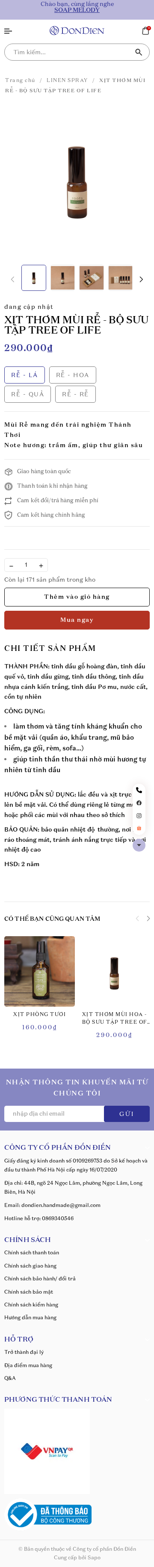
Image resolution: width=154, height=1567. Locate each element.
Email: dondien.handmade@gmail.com (52, 1205)
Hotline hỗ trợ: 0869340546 (39, 1218)
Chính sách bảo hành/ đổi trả (40, 1278)
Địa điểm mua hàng (28, 1365)
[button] (141, 279)
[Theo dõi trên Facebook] (139, 802)
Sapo (94, 1557)
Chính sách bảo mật (28, 1292)
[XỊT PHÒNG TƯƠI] (39, 971)
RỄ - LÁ (24, 375)
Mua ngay (77, 620)
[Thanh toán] (47, 1450)
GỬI (126, 1114)
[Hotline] (139, 790)
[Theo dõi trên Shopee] (139, 828)
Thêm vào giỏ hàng (77, 597)
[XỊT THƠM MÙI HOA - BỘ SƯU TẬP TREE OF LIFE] (114, 971)
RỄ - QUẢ (27, 394)
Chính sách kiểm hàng (31, 1304)
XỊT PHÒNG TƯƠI (39, 1014)
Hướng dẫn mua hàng (30, 1317)
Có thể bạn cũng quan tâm (52, 919)
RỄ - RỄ (75, 394)
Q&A (10, 1378)
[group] (77, 180)
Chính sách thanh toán (31, 1252)
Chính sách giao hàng (30, 1265)
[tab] (50, 649)
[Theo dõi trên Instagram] (139, 815)
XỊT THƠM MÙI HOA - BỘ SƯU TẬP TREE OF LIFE (114, 1019)
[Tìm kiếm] (139, 52)
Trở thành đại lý (24, 1352)
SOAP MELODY (77, 10)
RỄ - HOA (72, 375)
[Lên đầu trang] (139, 845)
